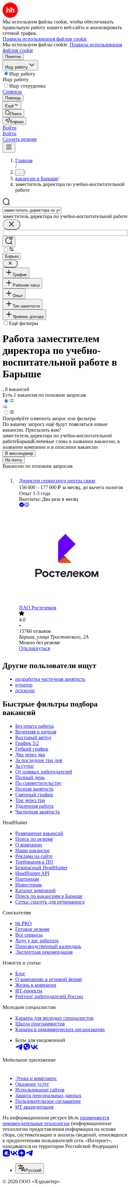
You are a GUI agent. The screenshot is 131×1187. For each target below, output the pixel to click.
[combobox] (32, 210)
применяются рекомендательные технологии (56, 1120)
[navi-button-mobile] (9, 147)
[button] (10, 127)
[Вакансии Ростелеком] (72, 556)
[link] (13, 113)
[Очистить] (11, 224)
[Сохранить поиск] (9, 241)
